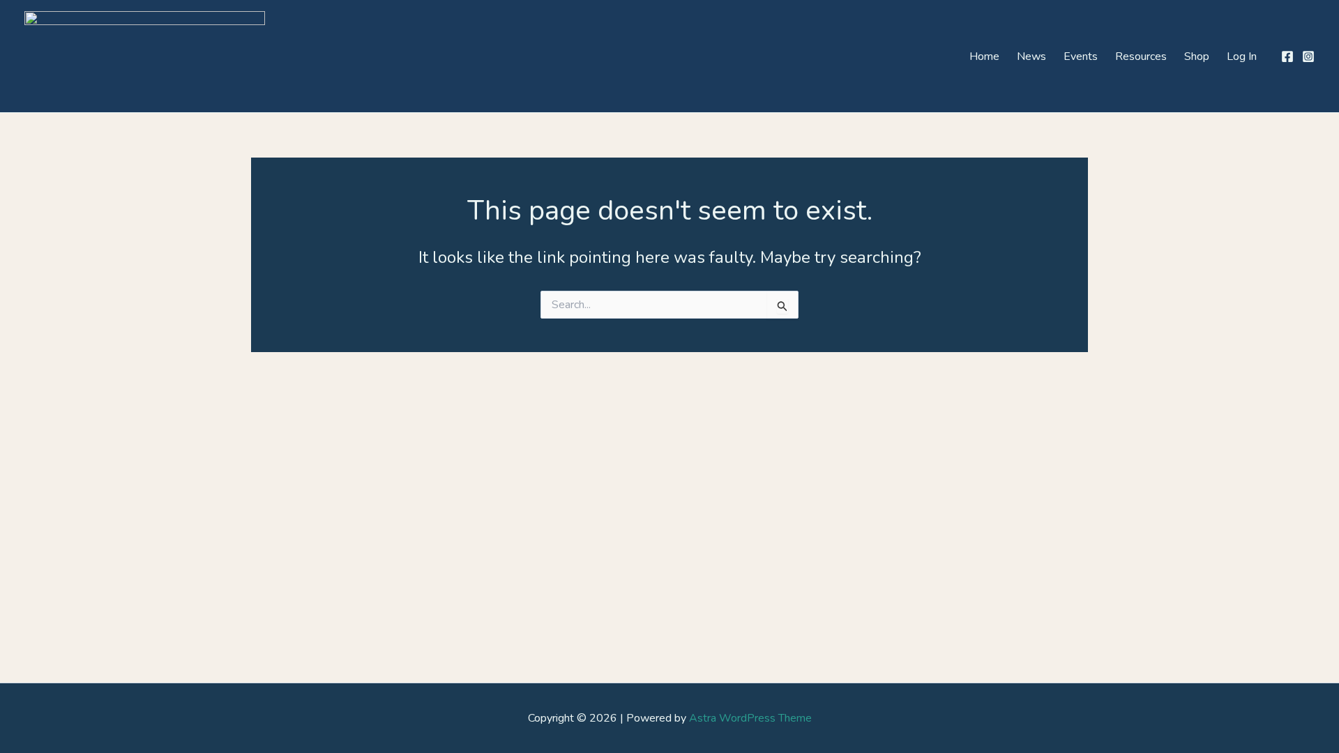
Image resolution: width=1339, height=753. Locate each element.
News (1031, 56)
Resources (1141, 56)
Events (1081, 56)
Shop (1196, 56)
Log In (1242, 56)
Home (984, 56)
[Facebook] (1287, 56)
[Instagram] (1308, 56)
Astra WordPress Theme (750, 718)
